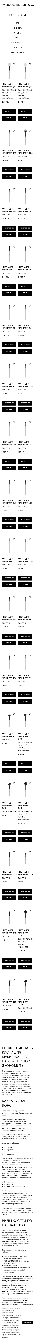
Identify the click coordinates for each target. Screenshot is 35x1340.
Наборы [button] (17, 33)
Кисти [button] (17, 38)
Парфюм (17, 47)
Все (17, 23)
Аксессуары (17, 52)
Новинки (17, 28)
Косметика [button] (17, 42)
